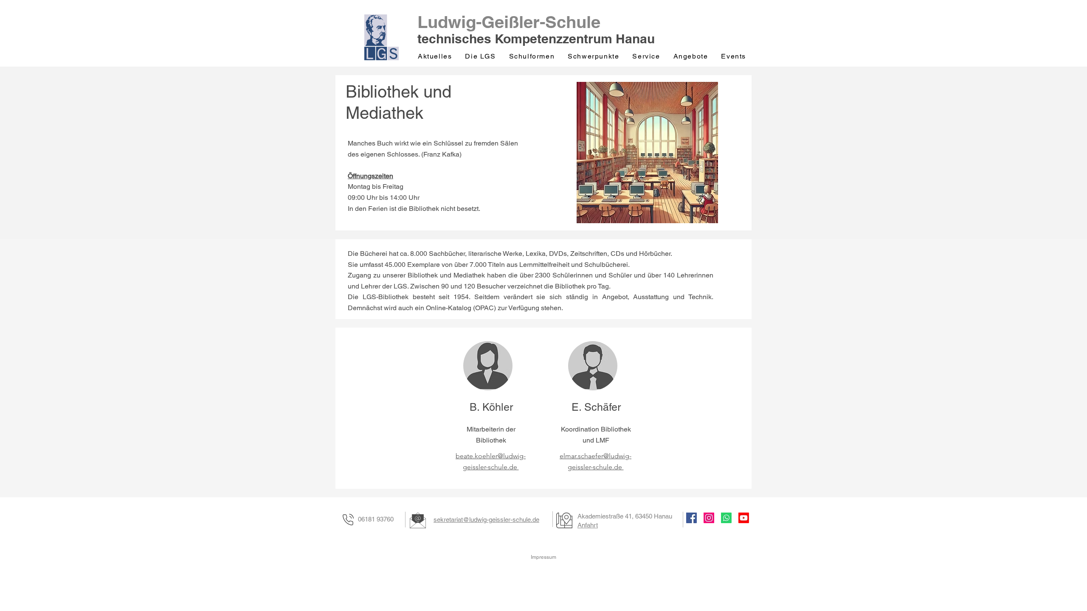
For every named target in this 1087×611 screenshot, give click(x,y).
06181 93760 (376, 519)
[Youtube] (743, 518)
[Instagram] (709, 518)
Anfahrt (587, 525)
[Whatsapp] (726, 518)
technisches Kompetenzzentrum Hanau (536, 38)
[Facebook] (691, 518)
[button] (481, 56)
